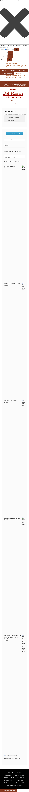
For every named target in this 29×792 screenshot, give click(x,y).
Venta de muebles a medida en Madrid (14, 785)
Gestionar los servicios (12, 63)
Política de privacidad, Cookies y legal (15, 75)
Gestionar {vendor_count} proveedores (16, 65)
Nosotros (6, 82)
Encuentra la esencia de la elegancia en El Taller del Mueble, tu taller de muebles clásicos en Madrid (14, 782)
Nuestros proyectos (14, 82)
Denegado (12, 70)
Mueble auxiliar (8, 775)
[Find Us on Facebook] (14, 787)
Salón (13, 772)
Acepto (4, 70)
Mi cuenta (22, 82)
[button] (14, 23)
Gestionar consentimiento (8, 790)
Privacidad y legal (20, 777)
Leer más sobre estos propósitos (14, 66)
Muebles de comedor (10, 774)
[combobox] (14, 157)
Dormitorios (20, 774)
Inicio (5, 114)
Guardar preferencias (7, 73)
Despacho (19, 772)
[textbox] (14, 157)
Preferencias (22, 70)
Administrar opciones (11, 62)
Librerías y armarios (19, 775)
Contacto (18, 779)
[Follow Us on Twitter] (16, 787)
